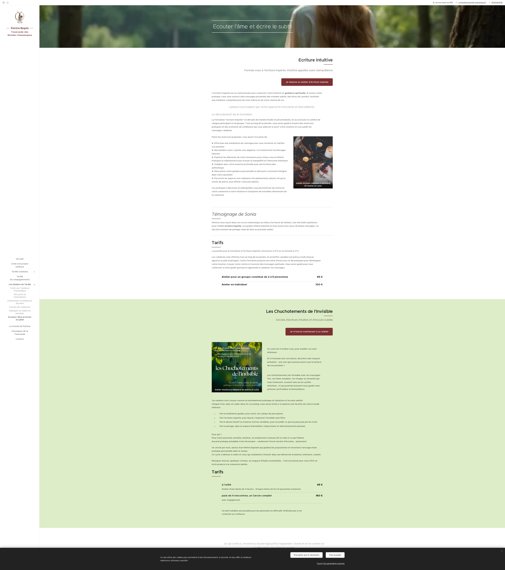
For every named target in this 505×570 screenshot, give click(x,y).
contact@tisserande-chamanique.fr (472, 2)
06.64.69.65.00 (497, 2)
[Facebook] (3, 2)
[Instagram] (7, 2)
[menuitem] (20, 258)
